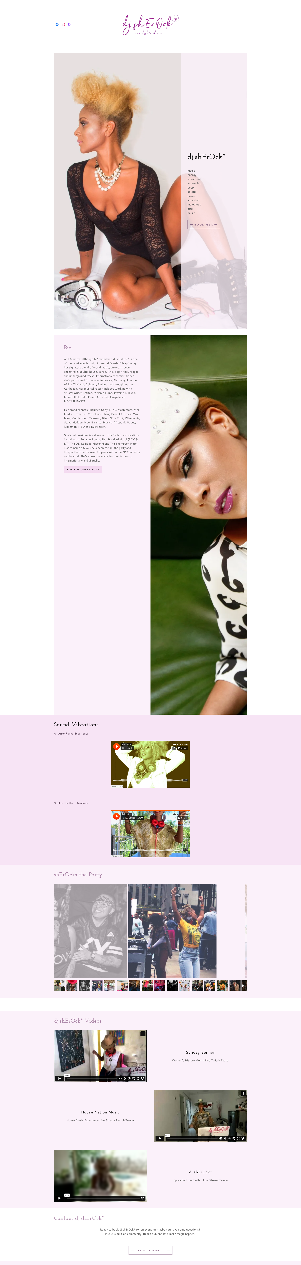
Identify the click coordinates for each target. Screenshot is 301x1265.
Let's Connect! (150, 1250)
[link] (57, 24)
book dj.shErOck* (82, 469)
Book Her (203, 224)
